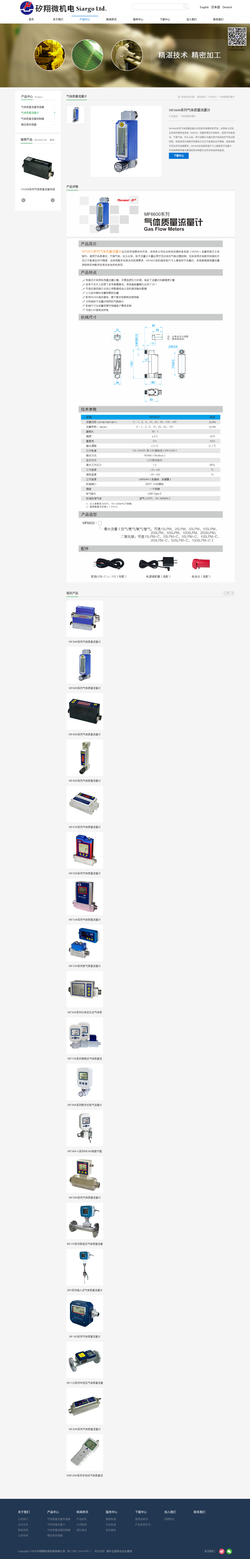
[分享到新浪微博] (222, 1551)
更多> (52, 140)
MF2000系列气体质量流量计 (85, 1429)
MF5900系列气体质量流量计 (85, 1197)
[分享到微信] (229, 1551)
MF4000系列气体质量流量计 (85, 734)
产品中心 (212, 97)
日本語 (215, 7)
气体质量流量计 (227, 97)
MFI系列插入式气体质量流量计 (84, 1290)
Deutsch (227, 7)
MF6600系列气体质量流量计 (85, 688)
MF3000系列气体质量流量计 (85, 641)
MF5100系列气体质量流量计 (85, 919)
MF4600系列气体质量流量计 (85, 780)
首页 (31, 19)
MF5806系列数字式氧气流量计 (85, 1105)
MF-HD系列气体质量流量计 (84, 1336)
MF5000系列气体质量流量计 (85, 873)
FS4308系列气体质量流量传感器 (38, 191)
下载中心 (179, 155)
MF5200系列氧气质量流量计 (85, 966)
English (204, 7)
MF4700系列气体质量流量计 (85, 827)
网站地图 (99, 1551)
